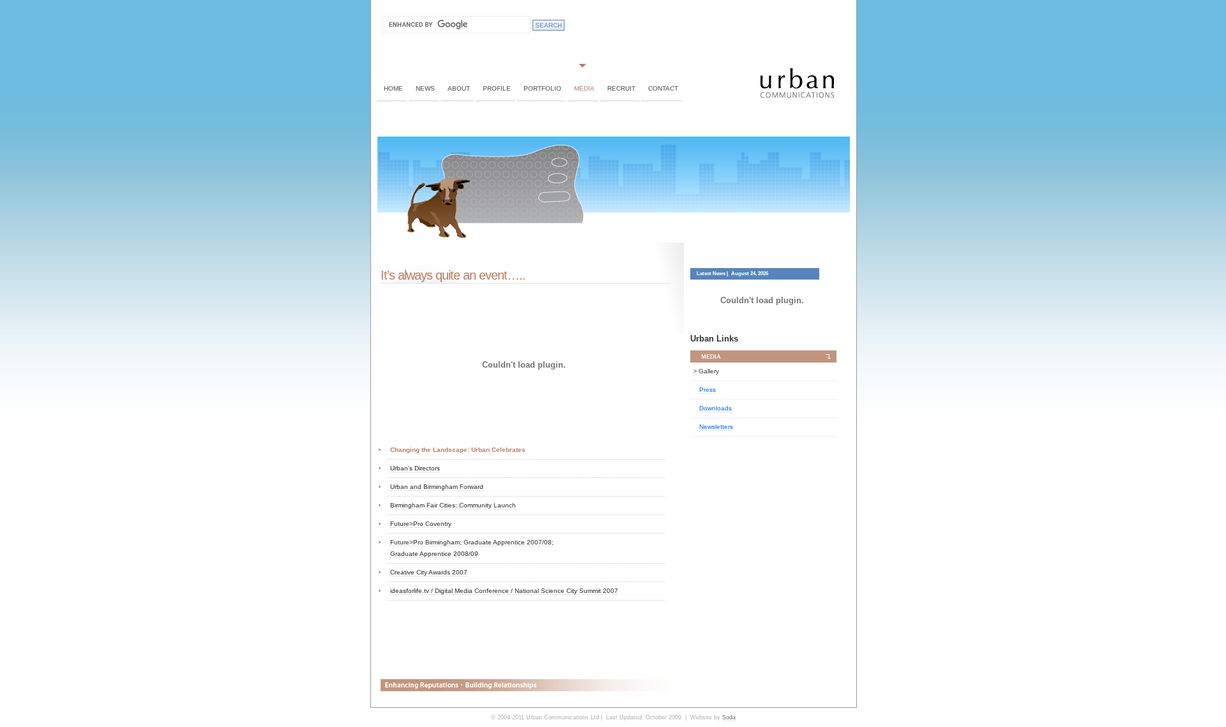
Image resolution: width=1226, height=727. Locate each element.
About (459, 88)
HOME (393, 88)
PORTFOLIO (542, 88)
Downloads (715, 408)
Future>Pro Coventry (420, 523)
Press (707, 389)
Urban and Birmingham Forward (436, 486)
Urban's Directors (415, 468)
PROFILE (497, 88)
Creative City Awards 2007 (428, 572)
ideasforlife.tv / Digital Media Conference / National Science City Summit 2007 (504, 590)
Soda (729, 717)
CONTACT (663, 88)
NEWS (425, 88)
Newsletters (716, 426)
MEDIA (584, 88)
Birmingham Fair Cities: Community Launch (453, 505)
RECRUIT (621, 88)
